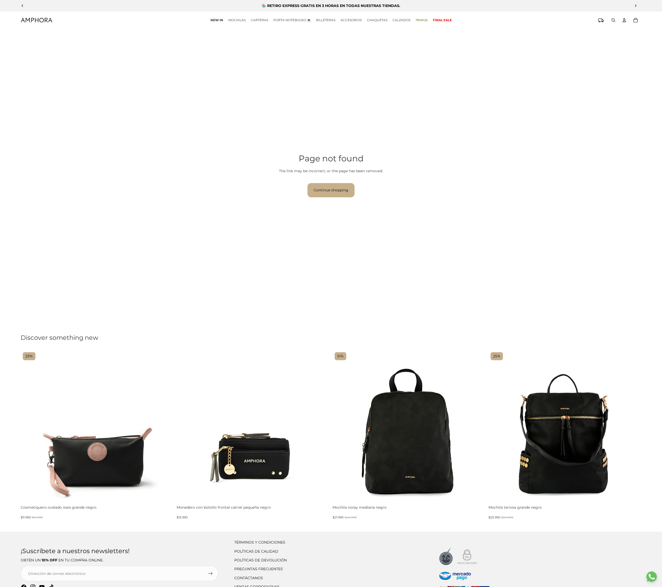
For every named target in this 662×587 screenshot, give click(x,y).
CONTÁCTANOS (248, 578)
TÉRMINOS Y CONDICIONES (259, 542)
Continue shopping (331, 190)
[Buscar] (613, 20)
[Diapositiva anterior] (22, 5)
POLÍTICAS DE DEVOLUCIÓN (260, 560)
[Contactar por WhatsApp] (651, 576)
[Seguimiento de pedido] (601, 20)
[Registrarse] (210, 573)
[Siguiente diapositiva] (635, 5)
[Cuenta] (624, 20)
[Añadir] (169, 498)
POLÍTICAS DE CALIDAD (256, 551)
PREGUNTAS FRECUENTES (258, 569)
